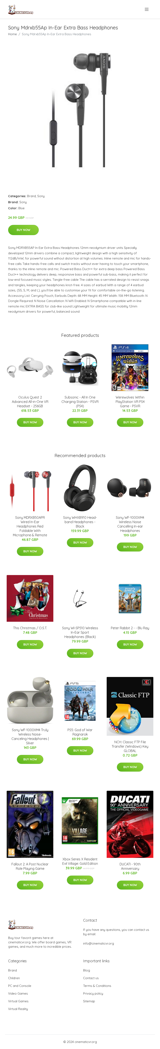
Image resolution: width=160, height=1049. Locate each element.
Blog (86, 970)
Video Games (18, 993)
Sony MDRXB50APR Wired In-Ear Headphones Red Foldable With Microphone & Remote (30, 526)
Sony (41, 196)
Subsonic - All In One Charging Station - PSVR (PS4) (80, 401)
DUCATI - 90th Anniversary (130, 866)
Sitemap (89, 1001)
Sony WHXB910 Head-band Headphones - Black (80, 521)
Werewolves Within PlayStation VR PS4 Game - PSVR (130, 401)
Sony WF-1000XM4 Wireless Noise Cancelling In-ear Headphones (130, 524)
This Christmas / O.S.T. (30, 628)
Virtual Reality (18, 1009)
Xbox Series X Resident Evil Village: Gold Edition (80, 861)
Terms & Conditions (97, 986)
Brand (31, 196)
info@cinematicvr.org (98, 943)
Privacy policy (93, 993)
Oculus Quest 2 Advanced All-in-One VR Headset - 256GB (30, 401)
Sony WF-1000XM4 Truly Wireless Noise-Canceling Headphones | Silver (30, 736)
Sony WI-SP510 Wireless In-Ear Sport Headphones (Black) (80, 632)
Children (14, 978)
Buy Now (23, 230)
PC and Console (19, 986)
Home (12, 34)
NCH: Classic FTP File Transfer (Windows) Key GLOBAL (130, 746)
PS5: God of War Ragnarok (80, 732)
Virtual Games (18, 1001)
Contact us (91, 978)
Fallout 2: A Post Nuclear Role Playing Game (30, 866)
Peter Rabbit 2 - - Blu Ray (130, 628)
